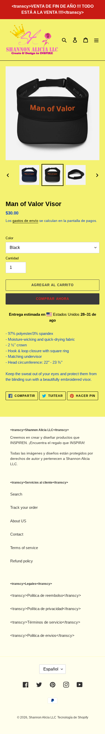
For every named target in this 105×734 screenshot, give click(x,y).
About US (18, 521)
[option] (29, 175)
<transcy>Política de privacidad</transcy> (45, 608)
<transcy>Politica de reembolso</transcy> (45, 595)
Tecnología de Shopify (72, 717)
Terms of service (24, 548)
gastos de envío (25, 221)
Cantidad (12, 258)
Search (16, 494)
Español (50, 669)
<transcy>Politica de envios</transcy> (42, 635)
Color (9, 238)
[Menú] (96, 39)
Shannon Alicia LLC (42, 717)
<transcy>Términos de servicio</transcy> (45, 622)
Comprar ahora (52, 299)
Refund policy (21, 561)
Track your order (24, 507)
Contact (16, 534)
